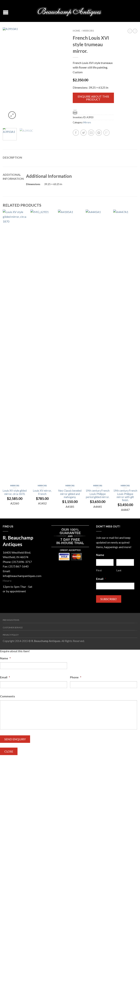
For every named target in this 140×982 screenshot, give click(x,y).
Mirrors (88, 30)
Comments (7, 696)
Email (101, 578)
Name (100, 554)
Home (76, 30)
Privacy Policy (11, 635)
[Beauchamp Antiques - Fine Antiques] (70, 11)
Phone (75, 677)
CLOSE (8, 751)
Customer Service (13, 627)
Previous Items (11, 620)
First (99, 570)
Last (118, 570)
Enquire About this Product (93, 98)
